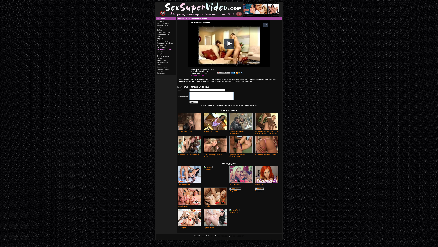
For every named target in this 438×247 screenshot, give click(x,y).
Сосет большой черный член (266, 155)
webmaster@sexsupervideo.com (232, 236)
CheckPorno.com (184, 184)
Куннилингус (161, 45)
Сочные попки (162, 67)
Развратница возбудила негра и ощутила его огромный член (266, 132)
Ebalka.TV (259, 184)
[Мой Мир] (239, 72)
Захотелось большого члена (188, 155)
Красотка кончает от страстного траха (237, 155)
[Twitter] (234, 72)
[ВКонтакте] (232, 72)
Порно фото (161, 21)
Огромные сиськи (163, 56)
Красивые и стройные (165, 43)
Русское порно (162, 62)
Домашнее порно (163, 34)
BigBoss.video (209, 227)
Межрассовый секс (164, 49)
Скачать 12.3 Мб (197, 76)
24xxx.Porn (233, 212)
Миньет (159, 52)
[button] (265, 25)
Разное (159, 58)
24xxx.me (207, 169)
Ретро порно (161, 60)
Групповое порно (163, 32)
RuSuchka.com (234, 184)
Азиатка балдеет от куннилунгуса (236, 132)
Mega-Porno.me (183, 206)
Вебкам (159, 30)
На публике (161, 54)
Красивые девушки (164, 41)
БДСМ (159, 28)
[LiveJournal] (241, 72)
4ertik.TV (207, 206)
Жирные (160, 39)
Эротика (160, 71)
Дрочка (159, 36)
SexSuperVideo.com (206, 236)
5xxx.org (258, 191)
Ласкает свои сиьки (211, 131)
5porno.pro (182, 227)
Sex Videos (161, 73)
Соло (159, 65)
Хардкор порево (163, 69)
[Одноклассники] (237, 72)
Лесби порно (161, 47)
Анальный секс (162, 26)
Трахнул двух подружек (186, 131)
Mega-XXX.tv (234, 191)
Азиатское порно (163, 23)
